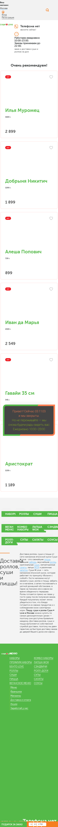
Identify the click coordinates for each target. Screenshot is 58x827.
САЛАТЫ (38, 679)
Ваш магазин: (4, 3)
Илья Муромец (22, 110)
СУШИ (13, 675)
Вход (4, 15)
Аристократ (19, 464)
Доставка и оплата (20, 700)
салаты (23, 567)
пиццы (47, 559)
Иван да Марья (22, 322)
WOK (36, 567)
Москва (3, 8)
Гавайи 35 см (20, 393)
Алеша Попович (23, 252)
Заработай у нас (19, 708)
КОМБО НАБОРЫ (43, 658)
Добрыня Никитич (26, 181)
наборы (32, 562)
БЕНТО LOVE (17, 666)
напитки (24, 570)
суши (36, 565)
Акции (13, 704)
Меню (13, 687)
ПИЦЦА (14, 679)
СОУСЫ (38, 683)
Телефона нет (30, 26)
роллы (53, 562)
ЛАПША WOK (41, 662)
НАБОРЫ (15, 658)
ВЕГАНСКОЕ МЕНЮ (20, 683)
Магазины (15, 695)
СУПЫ (37, 675)
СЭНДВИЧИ (40, 666)
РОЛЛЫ (14, 670)
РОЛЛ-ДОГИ (41, 670)
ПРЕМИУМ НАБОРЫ (21, 662)
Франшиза (16, 691)
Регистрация (8, 17)
